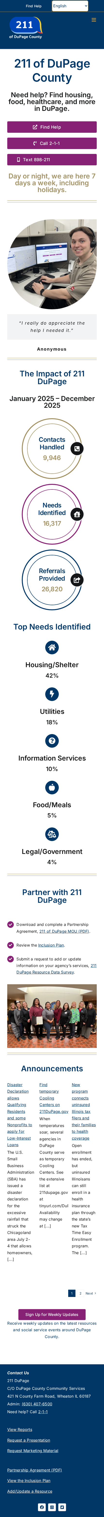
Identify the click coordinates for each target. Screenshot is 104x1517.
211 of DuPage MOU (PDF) (64, 931)
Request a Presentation (28, 1440)
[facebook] (42, 1507)
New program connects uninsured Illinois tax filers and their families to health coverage (84, 1111)
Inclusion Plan (51, 945)
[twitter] (62, 1507)
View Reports (19, 1429)
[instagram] (52, 1507)
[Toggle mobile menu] (94, 19)
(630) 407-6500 (37, 1404)
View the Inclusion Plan (29, 1480)
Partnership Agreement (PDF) (34, 1470)
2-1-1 (43, 1411)
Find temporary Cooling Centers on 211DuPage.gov (53, 1098)
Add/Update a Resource (29, 1491)
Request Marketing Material (32, 1450)
